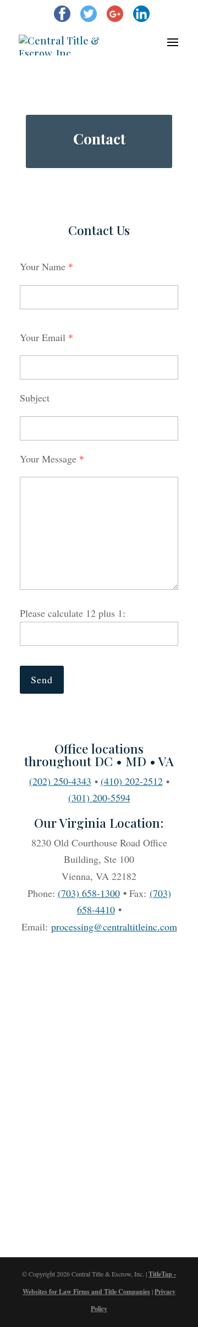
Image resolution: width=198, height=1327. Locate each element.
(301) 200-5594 (99, 797)
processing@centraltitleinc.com (114, 926)
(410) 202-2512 (132, 781)
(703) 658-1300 (89, 893)
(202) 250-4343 (60, 781)
